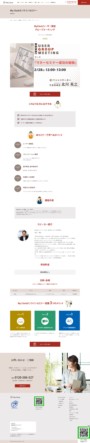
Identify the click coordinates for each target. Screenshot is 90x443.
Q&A (39, 2)
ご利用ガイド (30, 2)
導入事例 (60, 405)
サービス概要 (61, 399)
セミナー (42, 2)
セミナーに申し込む (45, 94)
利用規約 (71, 407)
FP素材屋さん (53, 2)
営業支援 (45, 38)
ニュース (47, 2)
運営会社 (71, 403)
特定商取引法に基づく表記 (73, 419)
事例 (35, 2)
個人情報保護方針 (73, 405)
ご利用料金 (60, 401)
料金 (26, 2)
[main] (45, 199)
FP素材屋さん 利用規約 (73, 409)
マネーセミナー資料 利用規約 (73, 413)
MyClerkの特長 (61, 397)
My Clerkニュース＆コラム (74, 400)
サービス (22, 2)
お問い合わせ (22, 385)
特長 (18, 2)
